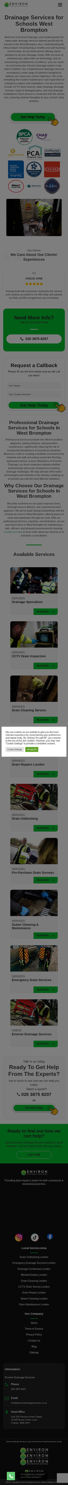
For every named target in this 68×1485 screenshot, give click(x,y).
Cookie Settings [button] (14, 749)
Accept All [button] (31, 749)
